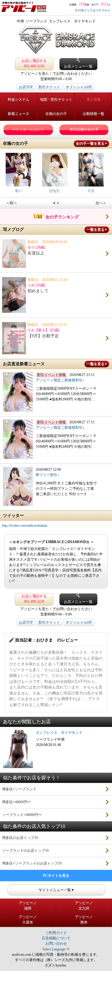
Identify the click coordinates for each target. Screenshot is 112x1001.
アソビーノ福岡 (28, 905)
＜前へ (11, 203)
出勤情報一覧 (93, 114)
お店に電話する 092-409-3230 (34, 63)
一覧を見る (96, 230)
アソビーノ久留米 (28, 919)
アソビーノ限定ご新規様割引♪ (60, 380)
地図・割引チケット (56, 99)
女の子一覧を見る (90, 144)
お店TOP (26, 87)
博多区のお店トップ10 (20, 838)
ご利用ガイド (56, 933)
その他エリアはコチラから (93, 10)
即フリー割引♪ (47, 475)
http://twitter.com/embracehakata (24, 525)
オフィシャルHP (79, 87)
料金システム (18, 99)
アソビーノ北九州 (84, 905)
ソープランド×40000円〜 (22, 815)
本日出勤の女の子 (84, 130)
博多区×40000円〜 (16, 802)
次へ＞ (101, 203)
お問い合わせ (56, 943)
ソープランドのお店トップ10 (25, 850)
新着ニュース (18, 114)
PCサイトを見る (56, 875)
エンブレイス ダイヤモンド (59, 732)
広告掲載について (56, 938)
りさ (91, 191)
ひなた (54, 191)
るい (18, 191)
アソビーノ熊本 (84, 919)
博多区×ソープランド (19, 789)
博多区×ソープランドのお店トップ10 (32, 863)
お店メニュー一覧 (78, 66)
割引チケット (49, 87)
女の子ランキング (62, 217)
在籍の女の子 (56, 114)
